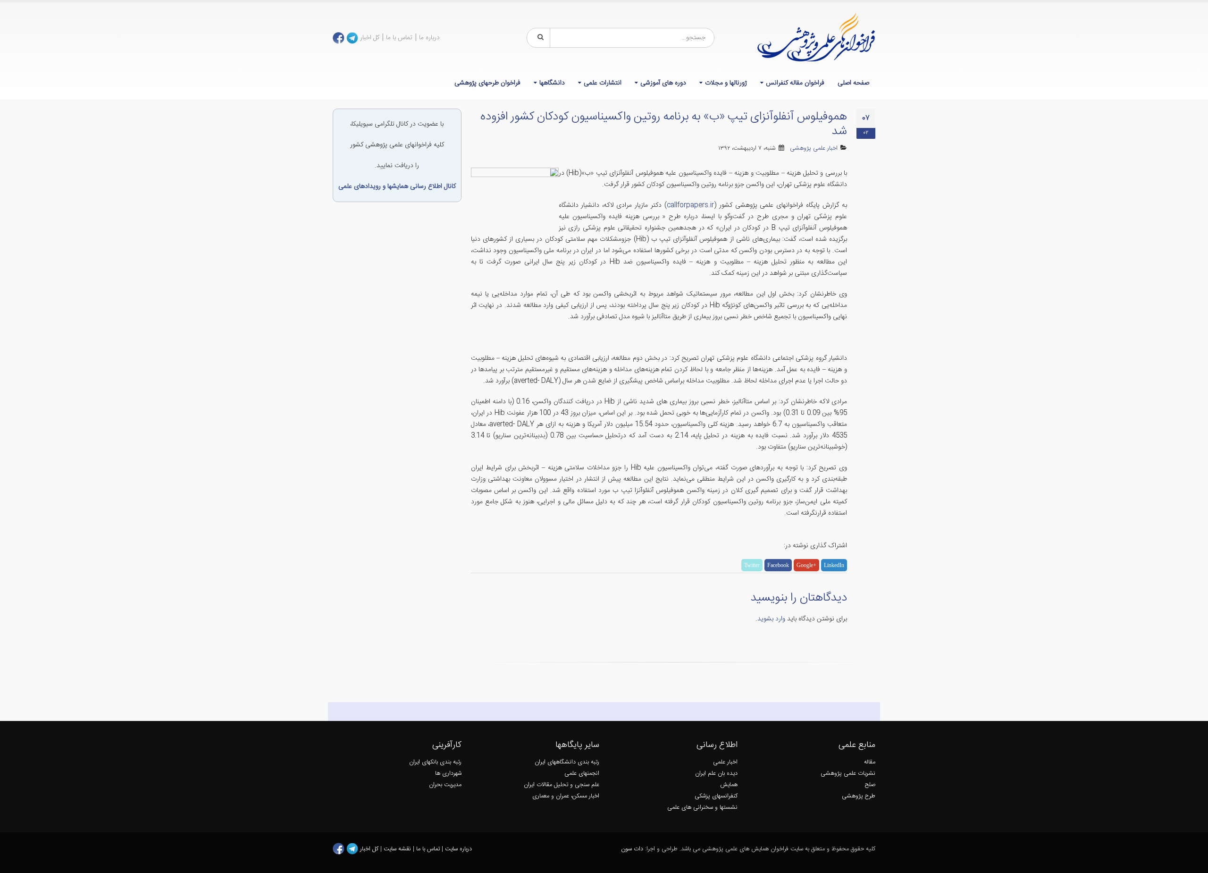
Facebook (778, 565)
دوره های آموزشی (663, 83)
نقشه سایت (398, 849)
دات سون (632, 849)
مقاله (869, 762)
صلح (870, 785)
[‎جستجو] (539, 37)
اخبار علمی (725, 762)
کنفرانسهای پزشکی (716, 796)
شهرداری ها (448, 774)
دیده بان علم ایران (716, 774)
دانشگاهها (552, 83)
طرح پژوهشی (858, 796)
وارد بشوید (771, 619)
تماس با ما (399, 38)
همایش (729, 785)
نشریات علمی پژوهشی (848, 774)
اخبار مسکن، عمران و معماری (565, 796)
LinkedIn (834, 565)
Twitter (752, 565)
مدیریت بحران (445, 785)
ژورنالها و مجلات (726, 83)
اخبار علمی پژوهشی (814, 148)
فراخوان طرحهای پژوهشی (487, 83)
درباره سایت (458, 849)
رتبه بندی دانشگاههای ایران (567, 762)
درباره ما (429, 38)
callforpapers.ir (690, 205)
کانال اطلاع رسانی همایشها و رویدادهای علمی (397, 186)
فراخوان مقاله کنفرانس (795, 83)
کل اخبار (369, 38)
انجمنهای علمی (581, 774)
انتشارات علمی (602, 83)
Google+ (806, 565)
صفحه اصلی (853, 83)
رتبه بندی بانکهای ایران (435, 762)
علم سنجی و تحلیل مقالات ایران (561, 785)
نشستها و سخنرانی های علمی (702, 808)
